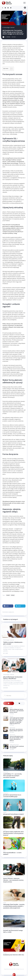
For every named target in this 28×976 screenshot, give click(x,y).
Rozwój (4, 953)
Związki (4, 812)
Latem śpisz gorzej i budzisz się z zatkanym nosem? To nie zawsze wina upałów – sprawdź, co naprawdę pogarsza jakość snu (17, 720)
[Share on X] (2, 8)
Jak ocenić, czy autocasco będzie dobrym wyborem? (16, 729)
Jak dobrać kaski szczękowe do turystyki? (17, 746)
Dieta (4, 851)
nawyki (8, 595)
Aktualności (5, 793)
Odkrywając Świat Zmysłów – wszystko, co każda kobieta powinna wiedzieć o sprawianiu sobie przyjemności (14, 906)
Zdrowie (11, 716)
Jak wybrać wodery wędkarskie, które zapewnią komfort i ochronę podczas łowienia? (13, 833)
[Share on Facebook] (5, 8)
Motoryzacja (12, 727)
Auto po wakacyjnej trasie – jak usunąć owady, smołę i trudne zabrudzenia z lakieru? (17, 738)
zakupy (12, 595)
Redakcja (7, 36)
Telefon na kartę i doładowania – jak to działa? (13, 643)
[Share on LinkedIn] (11, 8)
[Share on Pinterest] (8, 8)
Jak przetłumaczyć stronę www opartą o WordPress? (12, 677)
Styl (7, 772)
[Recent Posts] (8, 703)
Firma (8, 928)
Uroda (11, 707)
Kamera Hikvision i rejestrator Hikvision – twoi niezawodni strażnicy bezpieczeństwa (13, 880)
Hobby (11, 744)
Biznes (4, 928)
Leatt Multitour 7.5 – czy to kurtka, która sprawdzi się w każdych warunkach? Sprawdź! (12, 775)
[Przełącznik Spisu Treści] (10, 69)
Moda (4, 772)
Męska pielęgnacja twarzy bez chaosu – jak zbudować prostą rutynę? (17, 711)
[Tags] (19, 703)
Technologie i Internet (9, 27)
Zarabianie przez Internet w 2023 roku (13, 955)
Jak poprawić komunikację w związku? (13, 814)
